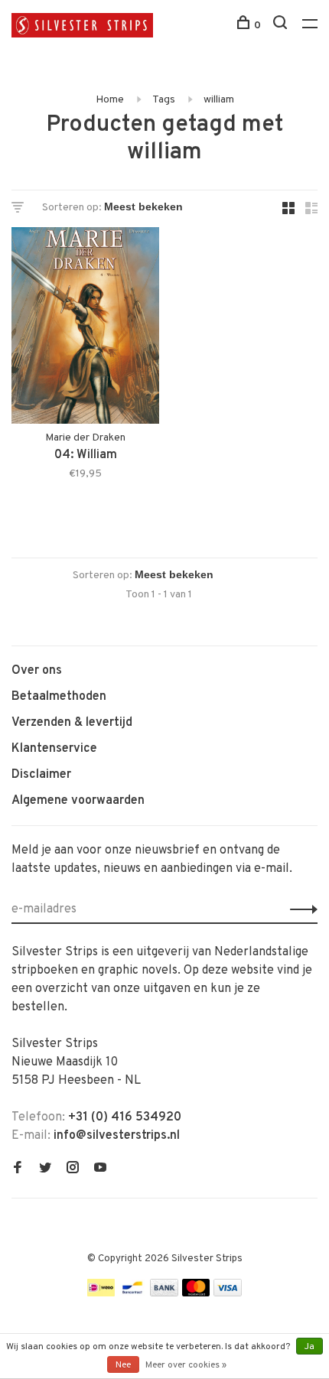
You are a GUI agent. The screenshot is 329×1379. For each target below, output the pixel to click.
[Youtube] (100, 1169)
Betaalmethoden (58, 696)
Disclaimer (41, 774)
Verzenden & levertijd (71, 722)
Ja (309, 1347)
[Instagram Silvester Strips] (73, 1169)
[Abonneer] (300, 909)
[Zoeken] (282, 25)
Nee (123, 1365)
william (219, 99)
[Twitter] (45, 1169)
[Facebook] (17, 1169)
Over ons (36, 670)
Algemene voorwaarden (78, 800)
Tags (163, 99)
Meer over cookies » (185, 1365)
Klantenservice (54, 748)
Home (110, 99)
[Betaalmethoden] (101, 1293)
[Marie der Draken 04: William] (85, 328)
